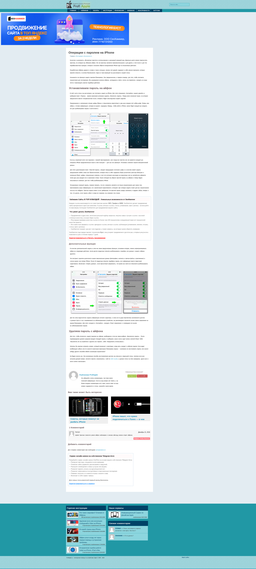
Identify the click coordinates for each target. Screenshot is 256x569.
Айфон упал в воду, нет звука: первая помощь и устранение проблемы (90, 540)
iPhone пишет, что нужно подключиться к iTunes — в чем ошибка (128, 419)
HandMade (131, 10)
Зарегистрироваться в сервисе (82, 484)
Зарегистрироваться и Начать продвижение (87, 238)
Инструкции (107, 10)
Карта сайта (185, 557)
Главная (73, 10)
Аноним (118, 536)
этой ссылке (114, 359)
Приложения (119, 10)
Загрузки (156, 10)
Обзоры (96, 10)
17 (135, 376)
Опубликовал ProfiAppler (88, 375)
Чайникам (84, 10)
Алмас (118, 528)
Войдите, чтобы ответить (141, 438)
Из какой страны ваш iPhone (90, 529)
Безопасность (88, 56)
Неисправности (144, 10)
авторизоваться (101, 450)
